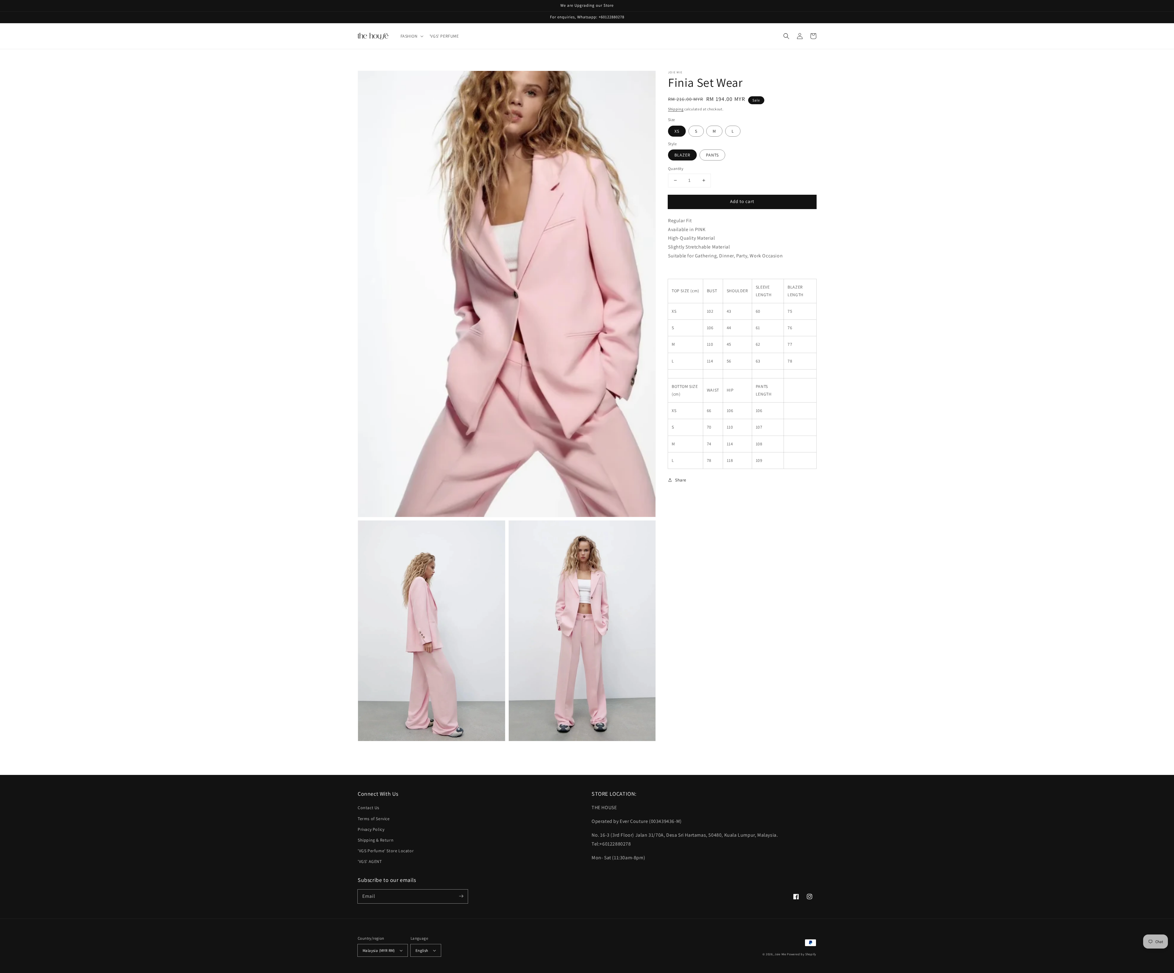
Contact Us (368, 807)
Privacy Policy (371, 829)
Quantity (675, 168)
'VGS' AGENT (370, 861)
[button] (411, 36)
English (421, 950)
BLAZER (682, 155)
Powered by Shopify (801, 954)
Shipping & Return (375, 840)
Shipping (676, 109)
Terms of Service (374, 818)
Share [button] (680, 480)
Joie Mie (780, 954)
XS (676, 131)
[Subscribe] (461, 896)
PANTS (712, 155)
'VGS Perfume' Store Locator (386, 850)
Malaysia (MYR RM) (379, 950)
